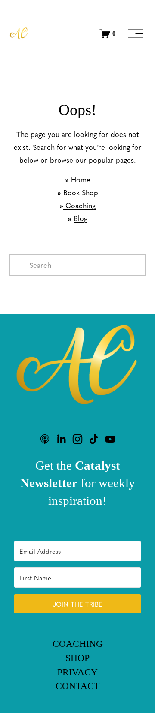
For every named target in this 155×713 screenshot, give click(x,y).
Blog (80, 218)
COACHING (78, 643)
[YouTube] (110, 439)
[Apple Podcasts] (45, 439)
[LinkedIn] (61, 439)
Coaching (79, 205)
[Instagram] (77, 439)
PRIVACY (77, 672)
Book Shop (80, 192)
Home (80, 179)
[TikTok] (94, 439)
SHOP (77, 657)
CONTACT (77, 685)
